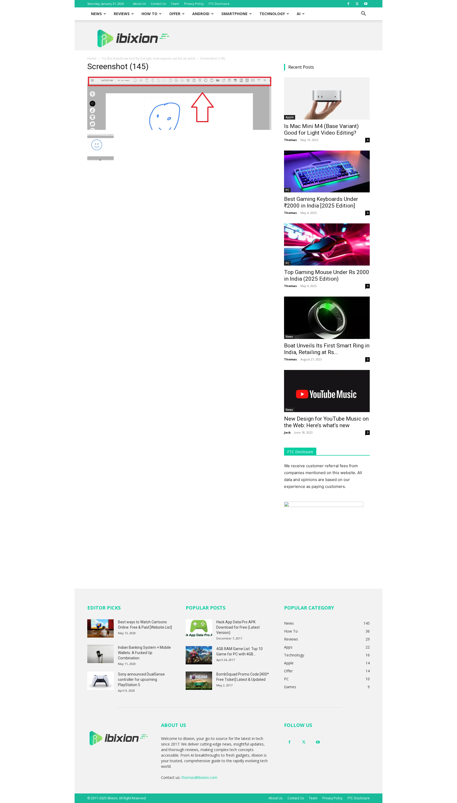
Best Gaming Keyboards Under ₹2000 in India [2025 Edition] (321, 202)
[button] (363, 14)
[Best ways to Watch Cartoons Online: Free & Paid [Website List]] (100, 628)
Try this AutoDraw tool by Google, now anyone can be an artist (148, 58)
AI (298, 13)
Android (200, 13)
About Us (139, 4)
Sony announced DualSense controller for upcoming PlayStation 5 (141, 679)
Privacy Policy (194, 4)
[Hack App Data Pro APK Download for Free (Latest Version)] (199, 628)
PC (287, 190)
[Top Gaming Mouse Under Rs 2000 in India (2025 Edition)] (327, 244)
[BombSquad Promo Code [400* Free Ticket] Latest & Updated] (199, 681)
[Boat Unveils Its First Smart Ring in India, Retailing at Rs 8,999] (327, 318)
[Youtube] (366, 3)
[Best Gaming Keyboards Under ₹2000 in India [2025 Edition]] (327, 172)
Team (175, 4)
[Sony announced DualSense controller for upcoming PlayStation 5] (100, 681)
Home (92, 58)
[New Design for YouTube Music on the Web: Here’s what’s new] (327, 391)
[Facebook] (348, 3)
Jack (287, 432)
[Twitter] (357, 3)
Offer (174, 13)
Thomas (290, 140)
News (96, 13)
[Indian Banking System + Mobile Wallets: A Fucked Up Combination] (100, 654)
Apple (290, 117)
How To (149, 13)
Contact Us (158, 4)
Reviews (122, 13)
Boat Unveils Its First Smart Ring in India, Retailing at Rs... (326, 348)
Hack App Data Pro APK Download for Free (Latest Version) (238, 627)
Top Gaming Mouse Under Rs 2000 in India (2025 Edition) (326, 275)
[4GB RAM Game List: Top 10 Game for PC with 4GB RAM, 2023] (199, 655)
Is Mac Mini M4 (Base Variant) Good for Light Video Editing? (321, 129)
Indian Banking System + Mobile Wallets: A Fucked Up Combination (144, 652)
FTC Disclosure (219, 4)
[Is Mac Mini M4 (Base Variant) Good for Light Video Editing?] (327, 98)
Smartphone (234, 13)
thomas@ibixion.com (199, 777)
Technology (272, 13)
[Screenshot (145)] (179, 128)
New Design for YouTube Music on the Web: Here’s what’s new (326, 422)
